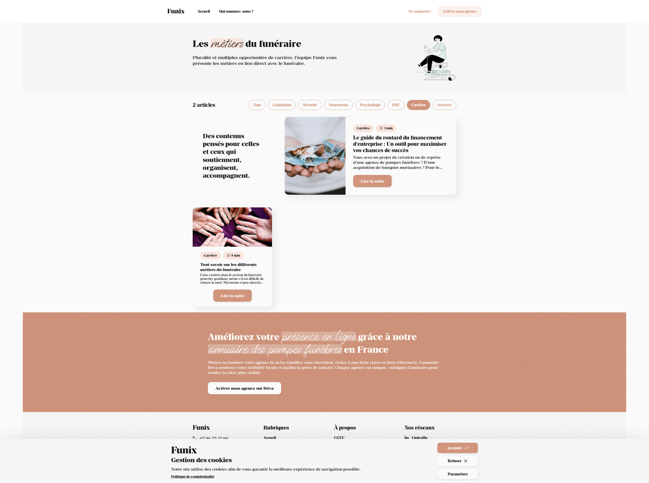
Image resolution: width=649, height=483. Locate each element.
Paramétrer (458, 474)
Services (444, 105)
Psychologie (370, 105)
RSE (396, 105)
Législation (282, 105)
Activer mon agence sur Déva (244, 388)
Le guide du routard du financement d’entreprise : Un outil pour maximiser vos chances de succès (399, 144)
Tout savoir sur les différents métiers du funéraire (228, 267)
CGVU (339, 438)
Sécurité (310, 105)
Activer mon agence (460, 11)
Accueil (203, 11)
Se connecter (420, 11)
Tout (257, 105)
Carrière (418, 105)
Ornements (338, 105)
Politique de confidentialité (192, 476)
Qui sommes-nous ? (236, 11)
